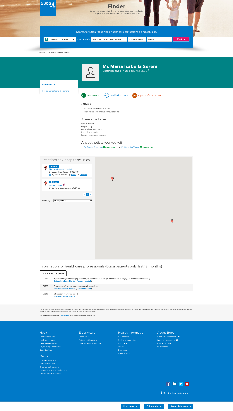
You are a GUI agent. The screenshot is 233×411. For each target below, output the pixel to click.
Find (179, 39)
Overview (47, 84)
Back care (122, 343)
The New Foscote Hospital (60, 169)
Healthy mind (124, 353)
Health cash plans (47, 340)
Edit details (152, 406)
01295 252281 (61, 175)
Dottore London (55, 185)
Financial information (167, 337)
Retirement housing (88, 340)
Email (73, 175)
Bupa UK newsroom (166, 340)
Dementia (122, 350)
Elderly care (87, 332)
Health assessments (48, 343)
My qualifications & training (55, 91)
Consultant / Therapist (58, 39)
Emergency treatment (49, 367)
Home (42, 52)
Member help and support (175, 393)
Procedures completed (53, 273)
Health (44, 332)
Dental (44, 356)
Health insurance (47, 337)
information (65, 316)
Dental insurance (47, 363)
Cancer (121, 347)
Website (83, 175)
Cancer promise (164, 343)
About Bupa (165, 332)
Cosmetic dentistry (48, 360)
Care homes (84, 337)
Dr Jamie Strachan (93, 147)
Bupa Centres (46, 350)
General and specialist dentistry (53, 370)
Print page (129, 406)
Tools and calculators (127, 340)
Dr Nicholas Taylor (130, 147)
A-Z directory (123, 337)
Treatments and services (50, 373)
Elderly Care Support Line (90, 343)
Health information (131, 332)
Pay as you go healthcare (50, 347)
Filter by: (46, 200)
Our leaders (162, 347)
